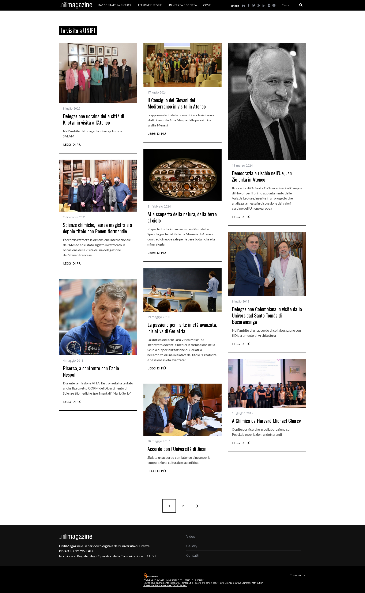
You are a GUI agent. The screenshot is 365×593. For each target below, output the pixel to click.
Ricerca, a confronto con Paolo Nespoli (91, 371)
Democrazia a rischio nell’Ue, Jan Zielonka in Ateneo (262, 176)
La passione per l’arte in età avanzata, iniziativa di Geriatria (182, 328)
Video (190, 536)
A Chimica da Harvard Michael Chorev (266, 420)
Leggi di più (72, 145)
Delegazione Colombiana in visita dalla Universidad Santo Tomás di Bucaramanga (267, 315)
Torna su (295, 575)
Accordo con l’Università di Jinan (176, 448)
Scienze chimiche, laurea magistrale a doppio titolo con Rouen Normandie (97, 228)
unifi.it (235, 5)
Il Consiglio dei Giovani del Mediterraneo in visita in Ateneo (176, 103)
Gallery (191, 546)
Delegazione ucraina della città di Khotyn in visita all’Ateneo (93, 119)
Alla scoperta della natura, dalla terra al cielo (182, 217)
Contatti (192, 555)
